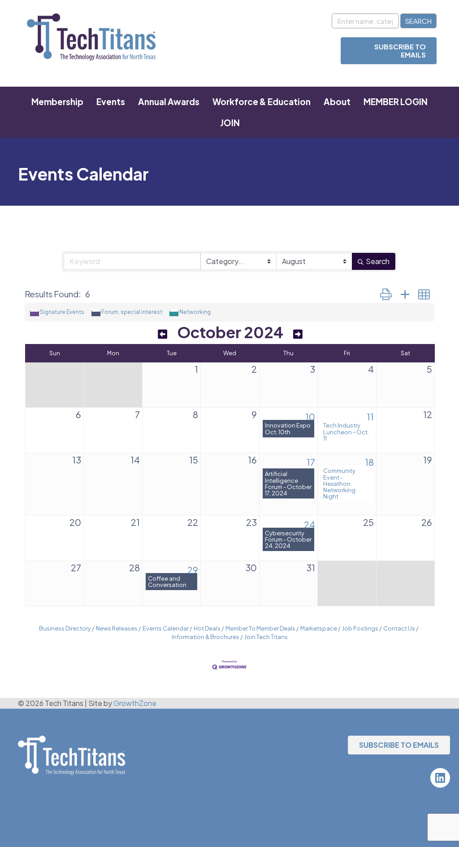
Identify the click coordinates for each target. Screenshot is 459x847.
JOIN (230, 122)
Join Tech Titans (266, 636)
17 (311, 462)
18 (369, 462)
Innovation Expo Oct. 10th (288, 428)
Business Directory (65, 628)
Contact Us (399, 628)
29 (192, 569)
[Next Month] (298, 333)
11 (370, 416)
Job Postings (360, 628)
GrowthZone (134, 703)
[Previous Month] (162, 333)
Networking (195, 312)
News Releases (117, 628)
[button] (386, 294)
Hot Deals (207, 628)
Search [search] (378, 261)
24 (309, 524)
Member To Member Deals (260, 628)
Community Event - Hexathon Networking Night (339, 483)
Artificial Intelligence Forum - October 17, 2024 (288, 483)
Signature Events (62, 312)
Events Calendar (166, 628)
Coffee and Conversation (167, 581)
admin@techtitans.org (55, 809)
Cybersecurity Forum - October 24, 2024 (288, 539)
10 (310, 416)
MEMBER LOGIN (396, 101)
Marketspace (318, 628)
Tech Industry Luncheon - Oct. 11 (346, 431)
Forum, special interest (131, 312)
